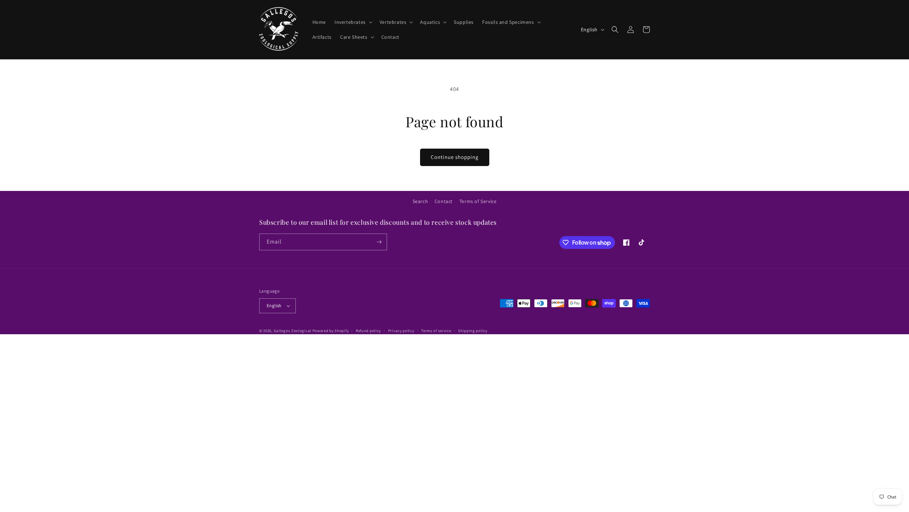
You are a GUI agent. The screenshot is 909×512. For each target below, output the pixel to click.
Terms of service (436, 330)
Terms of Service (478, 201)
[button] (352, 22)
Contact (444, 201)
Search (420, 201)
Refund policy (368, 330)
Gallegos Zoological (292, 330)
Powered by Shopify (330, 330)
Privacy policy (401, 330)
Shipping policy (473, 330)
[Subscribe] (379, 242)
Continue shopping (455, 157)
